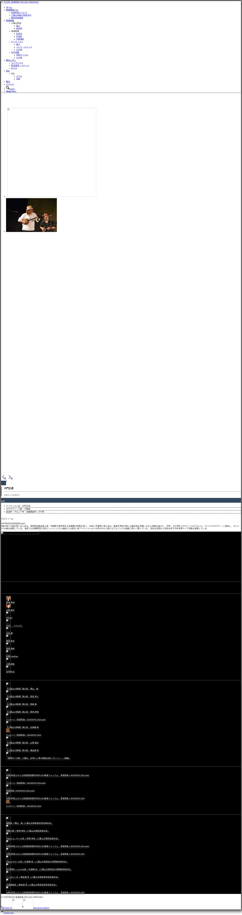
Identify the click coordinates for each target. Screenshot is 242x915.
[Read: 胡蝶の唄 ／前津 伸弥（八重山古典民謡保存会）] (8, 829)
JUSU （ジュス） (14, 625)
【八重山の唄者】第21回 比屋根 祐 (22, 727)
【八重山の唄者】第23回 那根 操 (21, 704)
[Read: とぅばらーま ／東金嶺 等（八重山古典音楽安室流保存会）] (8, 875)
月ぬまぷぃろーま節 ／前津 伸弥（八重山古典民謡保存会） (32, 838)
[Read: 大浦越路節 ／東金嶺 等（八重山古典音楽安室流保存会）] (8, 882)
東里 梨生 (10, 641)
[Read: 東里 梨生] (8, 639)
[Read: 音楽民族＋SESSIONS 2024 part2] (8, 788)
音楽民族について (19, 12)
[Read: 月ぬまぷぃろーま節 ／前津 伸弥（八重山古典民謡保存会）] (8, 836)
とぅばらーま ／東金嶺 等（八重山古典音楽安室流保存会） (32, 877)
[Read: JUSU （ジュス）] (8, 623)
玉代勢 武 (10, 672)
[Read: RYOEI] (8, 615)
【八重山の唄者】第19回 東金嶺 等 (22, 750)
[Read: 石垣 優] (8, 631)
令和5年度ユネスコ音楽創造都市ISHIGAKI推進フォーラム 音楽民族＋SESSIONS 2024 (45, 798)
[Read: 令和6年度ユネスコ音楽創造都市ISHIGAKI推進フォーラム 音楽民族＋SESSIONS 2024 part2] (8, 773)
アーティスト (17, 42)
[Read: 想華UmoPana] (8, 654)
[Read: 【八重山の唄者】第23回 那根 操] (8, 702)
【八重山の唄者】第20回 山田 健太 (22, 743)
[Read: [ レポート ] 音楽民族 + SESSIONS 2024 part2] (8, 717)
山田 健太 (10, 610)
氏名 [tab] (3, 501)
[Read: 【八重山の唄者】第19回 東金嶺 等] (8, 748)
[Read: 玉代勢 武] (8, 669)
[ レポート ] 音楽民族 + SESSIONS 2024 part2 (26, 720)
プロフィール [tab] (7, 519)
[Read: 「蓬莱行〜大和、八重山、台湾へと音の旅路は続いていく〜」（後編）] (8, 756)
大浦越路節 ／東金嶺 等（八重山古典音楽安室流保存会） (31, 885)
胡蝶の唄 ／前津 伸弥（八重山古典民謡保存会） (27, 831)
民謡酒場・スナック (20, 66)
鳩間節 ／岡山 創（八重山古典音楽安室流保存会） (29, 823)
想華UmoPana (12, 656)
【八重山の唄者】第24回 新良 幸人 (22, 696)
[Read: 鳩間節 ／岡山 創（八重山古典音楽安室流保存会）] (8, 821)
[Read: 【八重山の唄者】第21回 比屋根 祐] (8, 725)
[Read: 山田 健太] (8, 608)
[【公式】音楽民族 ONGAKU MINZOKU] (20, 2)
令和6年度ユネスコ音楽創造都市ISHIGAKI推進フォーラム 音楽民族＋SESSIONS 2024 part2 (47, 775)
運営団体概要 (17, 18)
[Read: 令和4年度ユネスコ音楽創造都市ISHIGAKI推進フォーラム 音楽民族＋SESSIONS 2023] (8, 890)
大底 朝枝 (10, 664)
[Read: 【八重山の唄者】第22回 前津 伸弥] (8, 710)
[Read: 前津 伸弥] (8, 600)
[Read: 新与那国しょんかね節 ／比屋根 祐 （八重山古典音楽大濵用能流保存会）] (8, 867)
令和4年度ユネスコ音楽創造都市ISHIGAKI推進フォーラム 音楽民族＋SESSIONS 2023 (45, 892)
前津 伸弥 (10, 602)
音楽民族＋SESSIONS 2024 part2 (20, 791)
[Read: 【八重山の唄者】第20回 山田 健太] (8, 740)
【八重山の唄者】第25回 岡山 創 (22, 689)
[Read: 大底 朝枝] (8, 662)
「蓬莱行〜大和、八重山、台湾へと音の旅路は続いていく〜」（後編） (38, 758)
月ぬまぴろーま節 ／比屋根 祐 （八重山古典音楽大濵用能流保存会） (37, 862)
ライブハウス (17, 63)
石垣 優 (9, 633)
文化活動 (15, 52)
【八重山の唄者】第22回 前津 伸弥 (22, 712)
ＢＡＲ (14, 68)
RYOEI (9, 618)
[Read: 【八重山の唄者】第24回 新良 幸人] (8, 694)
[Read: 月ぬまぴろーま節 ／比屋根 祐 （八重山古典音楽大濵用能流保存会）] (8, 859)
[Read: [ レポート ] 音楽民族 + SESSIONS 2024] (8, 733)
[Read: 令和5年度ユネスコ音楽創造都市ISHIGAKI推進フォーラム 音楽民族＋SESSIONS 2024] (8, 796)
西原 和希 (10, 649)
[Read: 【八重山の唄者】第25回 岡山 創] (8, 686)
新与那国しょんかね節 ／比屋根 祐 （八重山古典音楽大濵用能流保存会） (39, 869)
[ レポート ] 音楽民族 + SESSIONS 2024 (23, 735)
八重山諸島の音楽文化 (21, 15)
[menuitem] (123, 7)
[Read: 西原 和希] (8, 646)
